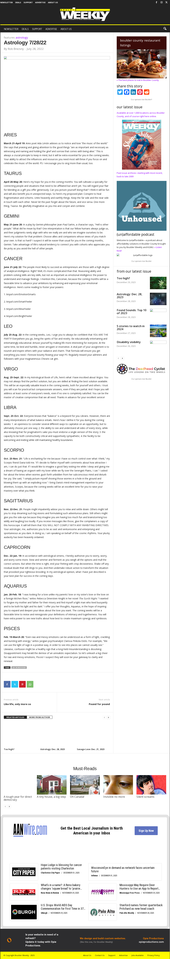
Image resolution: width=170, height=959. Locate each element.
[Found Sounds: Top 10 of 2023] (158, 315)
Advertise (40, 2)
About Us (53, 2)
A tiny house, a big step (51, 797)
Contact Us (99, 955)
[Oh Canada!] (85, 784)
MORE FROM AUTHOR (39, 717)
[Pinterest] (22, 684)
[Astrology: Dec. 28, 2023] (57, 734)
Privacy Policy (153, 955)
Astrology (22, 37)
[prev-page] (104, 717)
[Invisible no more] (118, 784)
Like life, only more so (17, 704)
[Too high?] (20, 734)
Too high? (9, 749)
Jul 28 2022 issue (19, 667)
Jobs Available (137, 955)
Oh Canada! (77, 797)
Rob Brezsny (16, 49)
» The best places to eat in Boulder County (138, 80)
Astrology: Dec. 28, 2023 (52, 749)
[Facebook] (157, 2)
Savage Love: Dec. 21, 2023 (90, 749)
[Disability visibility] (158, 347)
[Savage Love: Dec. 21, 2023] (93, 734)
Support (28, 2)
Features (9, 37)
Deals (18, 2)
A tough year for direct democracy (18, 798)
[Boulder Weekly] (85, 14)
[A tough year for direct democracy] (19, 784)
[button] (165, 28)
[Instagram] (162, 2)
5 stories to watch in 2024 (131, 327)
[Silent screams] (151, 784)
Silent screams (145, 797)
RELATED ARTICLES (15, 717)
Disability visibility (129, 342)
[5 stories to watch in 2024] (158, 331)
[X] (167, 2)
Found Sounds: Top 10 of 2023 (131, 311)
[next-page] (108, 717)
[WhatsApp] (30, 684)
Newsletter (6, 2)
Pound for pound (99, 704)
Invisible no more (114, 797)
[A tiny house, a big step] (52, 784)
